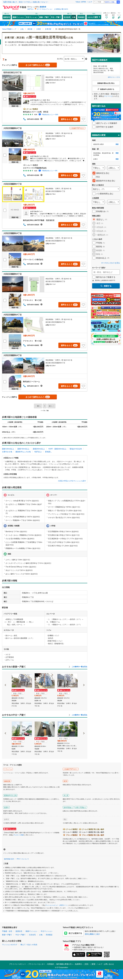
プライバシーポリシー (17, 964)
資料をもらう (69, 119)
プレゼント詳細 (18, 835)
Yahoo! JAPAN (81, 2)
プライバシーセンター (36, 964)
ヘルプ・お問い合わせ (105, 964)
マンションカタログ (9, 944)
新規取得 (43, 7)
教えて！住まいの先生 (29, 944)
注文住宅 (67, 17)
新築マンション (18, 17)
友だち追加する (75, 933)
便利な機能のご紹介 (92, 934)
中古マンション (32, 17)
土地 (73, 17)
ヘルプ (89, 2)
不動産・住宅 (7, 931)
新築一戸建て (44, 17)
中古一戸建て (56, 17)
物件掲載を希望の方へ (64, 964)
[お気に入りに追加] (83, 119)
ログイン (30, 9)
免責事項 (78, 964)
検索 (118, 2)
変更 (117, 144)
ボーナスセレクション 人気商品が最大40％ (52, 9)
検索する (108, 285)
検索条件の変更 (99, 135)
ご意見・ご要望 (89, 964)
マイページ (108, 96)
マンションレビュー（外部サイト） (56, 905)
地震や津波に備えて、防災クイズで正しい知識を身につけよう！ (26, 2)
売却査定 (81, 17)
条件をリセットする (114, 77)
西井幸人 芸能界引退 (110, 2)
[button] (5, 677)
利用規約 (50, 964)
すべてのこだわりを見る (110, 263)
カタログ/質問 (92, 17)
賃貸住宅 (6, 17)
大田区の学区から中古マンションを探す (72, 481)
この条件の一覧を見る (79, 666)
